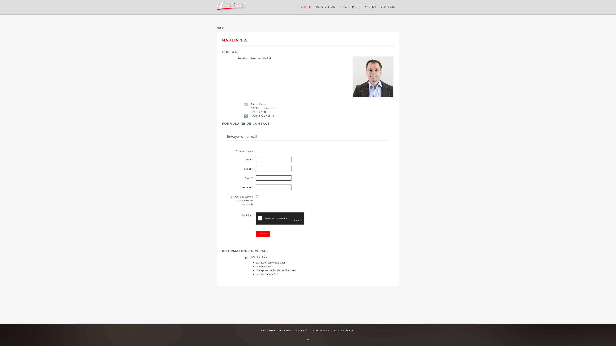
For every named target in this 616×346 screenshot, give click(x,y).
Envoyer (262, 234)
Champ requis (244, 150)
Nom (249, 159)
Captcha (247, 215)
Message (246, 187)
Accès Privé (389, 7)
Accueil (306, 7)
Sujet (249, 178)
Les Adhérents (350, 7)
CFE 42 (325, 330)
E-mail (248, 168)
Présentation (325, 7)
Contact (370, 7)
